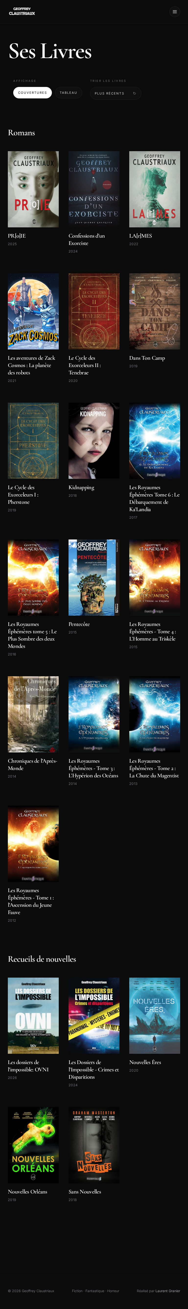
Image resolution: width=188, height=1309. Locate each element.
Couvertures (32, 93)
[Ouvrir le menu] (174, 11)
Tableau (68, 93)
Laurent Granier (167, 1291)
